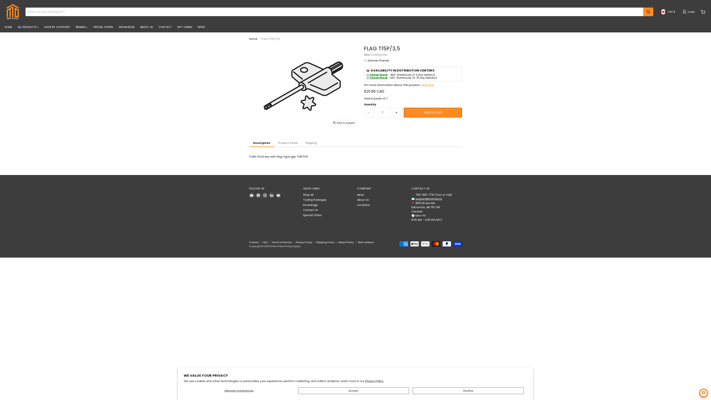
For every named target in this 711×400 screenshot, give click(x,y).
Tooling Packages (314, 200)
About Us (146, 27)
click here (427, 85)
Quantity (370, 104)
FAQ (265, 242)
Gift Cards (184, 27)
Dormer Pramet (378, 60)
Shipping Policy (325, 242)
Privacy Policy (304, 242)
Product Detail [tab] (288, 143)
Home (8, 27)
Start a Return (366, 242)
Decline (468, 391)
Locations (363, 205)
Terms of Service (282, 242)
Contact (165, 27)
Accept (353, 391)
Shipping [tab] (311, 143)
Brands (81, 27)
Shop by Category (57, 27)
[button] (689, 12)
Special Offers (103, 27)
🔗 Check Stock (377, 75)
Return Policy (346, 242)
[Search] (648, 12)
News (201, 27)
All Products (27, 27)
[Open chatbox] (703, 393)
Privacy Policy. (374, 381)
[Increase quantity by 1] (396, 112)
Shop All (308, 195)
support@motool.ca (428, 199)
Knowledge (127, 27)
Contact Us (310, 210)
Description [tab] (261, 143)
